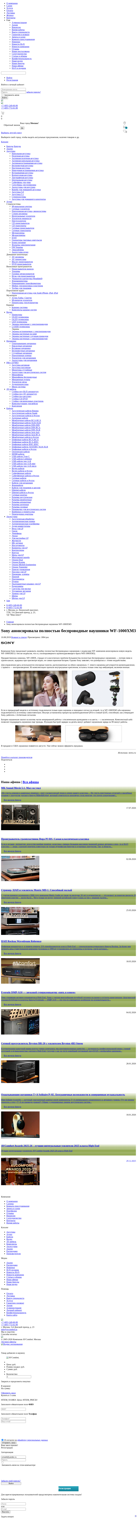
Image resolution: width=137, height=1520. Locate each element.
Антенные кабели (20, 418)
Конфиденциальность (22, 58)
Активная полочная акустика (25, 158)
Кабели (9, 408)
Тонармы (16, 271)
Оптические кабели (21, 451)
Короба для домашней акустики (26, 189)
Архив (15, 25)
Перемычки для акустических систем (29, 509)
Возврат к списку (19, 637)
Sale (8, 601)
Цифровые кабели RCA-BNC (25, 442)
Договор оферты (8, 1342)
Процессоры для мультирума (25, 302)
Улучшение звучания (21, 591)
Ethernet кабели (19, 490)
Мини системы (19, 387)
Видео (9, 312)
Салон (9, 6)
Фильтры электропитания (23, 245)
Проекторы (17, 314)
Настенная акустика (21, 168)
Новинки (16, 42)
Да (22, 128)
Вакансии (16, 27)
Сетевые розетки (19, 495)
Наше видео (17, 61)
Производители (13, 1253)
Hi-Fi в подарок (19, 68)
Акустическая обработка (23, 519)
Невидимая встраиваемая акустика (28, 170)
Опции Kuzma (18, 562)
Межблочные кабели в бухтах (25, 437)
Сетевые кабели (19, 478)
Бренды (9, 146)
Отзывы (15, 49)
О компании (12, 3)
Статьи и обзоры (19, 56)
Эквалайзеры (18, 250)
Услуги (9, 8)
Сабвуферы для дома (21, 182)
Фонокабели (17, 485)
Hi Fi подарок (12, 1270)
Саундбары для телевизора (24, 185)
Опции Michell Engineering (24, 564)
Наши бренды (18, 63)
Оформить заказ (8, 1393)
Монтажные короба (21, 557)
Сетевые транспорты (21, 230)
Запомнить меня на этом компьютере (18, 1465)
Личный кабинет (14, 1310)
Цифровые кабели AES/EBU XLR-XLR (30, 447)
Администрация (19, 22)
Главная (10, 622)
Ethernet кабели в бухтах (23, 492)
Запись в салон (18, 37)
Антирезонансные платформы (25, 524)
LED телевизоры (19, 322)
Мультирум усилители (22, 300)
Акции (9, 149)
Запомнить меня (11, 95)
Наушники (11, 341)
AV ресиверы (18, 257)
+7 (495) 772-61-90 (9, 108)
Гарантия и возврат (20, 34)
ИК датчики (17, 543)
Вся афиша (31, 782)
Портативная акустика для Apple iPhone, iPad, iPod (35, 293)
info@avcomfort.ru (9, 1329)
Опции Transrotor (19, 567)
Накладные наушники (22, 346)
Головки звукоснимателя (23, 274)
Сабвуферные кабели (21, 473)
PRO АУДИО (12, 363)
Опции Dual (17, 560)
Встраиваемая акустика (22, 173)
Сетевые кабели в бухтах (23, 480)
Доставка (10, 13)
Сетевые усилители (21, 209)
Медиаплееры (18, 233)
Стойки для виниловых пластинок (27, 401)
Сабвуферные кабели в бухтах (25, 476)
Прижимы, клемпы (20, 574)
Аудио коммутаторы (21, 526)
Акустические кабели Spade (24, 413)
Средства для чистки (21, 589)
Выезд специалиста (21, 32)
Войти (9, 78)
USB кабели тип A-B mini (23, 464)
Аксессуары (11, 516)
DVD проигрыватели (21, 264)
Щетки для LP (18, 598)
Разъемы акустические (22, 497)
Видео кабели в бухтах (22, 471)
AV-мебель (11, 389)
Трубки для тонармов (21, 288)
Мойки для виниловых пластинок (27, 286)
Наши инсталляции (21, 51)
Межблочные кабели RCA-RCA (26, 420)
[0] (2, 114)
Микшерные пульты (21, 379)
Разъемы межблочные (22, 500)
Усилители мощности (21, 218)
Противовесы (18, 579)
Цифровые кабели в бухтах (24, 449)
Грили (14, 531)
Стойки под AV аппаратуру (24, 394)
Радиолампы (17, 586)
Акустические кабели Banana (25, 411)
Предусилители (19, 221)
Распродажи (12, 1251)
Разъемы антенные (20, 504)
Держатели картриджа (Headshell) (27, 278)
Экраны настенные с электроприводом (29, 338)
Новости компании (20, 46)
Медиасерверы (18, 235)
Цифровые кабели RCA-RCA (25, 439)
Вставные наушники (21, 348)
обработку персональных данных (32, 1440)
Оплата (9, 10)
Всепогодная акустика (22, 175)
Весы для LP (17, 528)
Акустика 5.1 (18, 194)
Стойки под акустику (21, 396)
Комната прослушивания (23, 39)
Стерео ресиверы (19, 213)
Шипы (15, 596)
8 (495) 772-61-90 (14, 607)
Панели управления (21, 569)
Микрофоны (17, 375)
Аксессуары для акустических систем (29, 372)
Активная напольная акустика (25, 161)
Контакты (10, 18)
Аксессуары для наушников (24, 360)
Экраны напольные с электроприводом (30, 324)
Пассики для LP (19, 572)
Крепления (17, 406)
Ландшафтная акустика (22, 177)
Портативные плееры (21, 355)
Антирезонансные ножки (23, 521)
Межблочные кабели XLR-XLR (26, 423)
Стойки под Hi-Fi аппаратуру (25, 391)
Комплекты (11, 1244)
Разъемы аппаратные (21, 502)
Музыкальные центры (22, 206)
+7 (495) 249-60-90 (9, 105)
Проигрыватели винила (23, 269)
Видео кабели (18, 468)
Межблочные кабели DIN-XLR (26, 430)
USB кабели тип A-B (21, 461)
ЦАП (14, 238)
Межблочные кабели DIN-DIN (26, 425)
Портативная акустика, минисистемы (29, 211)
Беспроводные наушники (23, 351)
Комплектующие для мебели (25, 403)
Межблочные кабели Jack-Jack (25, 432)
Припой (15, 576)
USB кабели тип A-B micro (24, 466)
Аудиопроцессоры (20, 384)
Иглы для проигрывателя (23, 276)
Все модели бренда (12, 800)
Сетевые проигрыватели (23, 228)
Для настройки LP (20, 538)
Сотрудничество (19, 54)
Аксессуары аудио (20, 252)
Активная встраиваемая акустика (27, 163)
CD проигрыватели (21, 223)
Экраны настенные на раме (24, 334)
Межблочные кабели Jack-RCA (26, 435)
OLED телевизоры (20, 319)
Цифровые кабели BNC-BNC (25, 444)
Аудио (9, 201)
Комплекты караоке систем (24, 310)
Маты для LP (18, 555)
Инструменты (18, 545)
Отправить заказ (9, 1443)
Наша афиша (17, 66)
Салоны (10, 1204)
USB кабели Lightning (22, 459)
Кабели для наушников (22, 483)
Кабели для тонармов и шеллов (26, 488)
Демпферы (17, 533)
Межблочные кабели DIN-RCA (26, 427)
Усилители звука (19, 382)
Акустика (10, 151)
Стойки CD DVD (20, 399)
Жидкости (16, 540)
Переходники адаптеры (22, 514)
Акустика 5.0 (18, 192)
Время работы (18, 30)
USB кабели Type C (21, 456)
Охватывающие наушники (24, 343)
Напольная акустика (21, 153)
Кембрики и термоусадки (23, 512)
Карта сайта (11, 1315)
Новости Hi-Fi (18, 44)
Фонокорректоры (20, 281)
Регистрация (12, 80)
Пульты (15, 581)
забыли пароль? (33, 92)
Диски (15, 536)
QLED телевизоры (20, 317)
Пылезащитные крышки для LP (26, 584)
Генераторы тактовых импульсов (27, 240)
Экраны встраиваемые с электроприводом (31, 331)
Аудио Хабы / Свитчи (22, 298)
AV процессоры (19, 259)
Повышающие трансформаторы (26, 283)
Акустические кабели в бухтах (26, 415)
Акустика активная (20, 365)
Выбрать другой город (11, 133)
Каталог (4, 142)
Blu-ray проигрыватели (22, 262)
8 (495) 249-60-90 (14, 605)
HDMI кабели (18, 454)
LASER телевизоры (21, 326)
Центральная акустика (22, 180)
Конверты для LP (20, 548)
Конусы (15, 552)
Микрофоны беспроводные (24, 377)
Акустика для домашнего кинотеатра (29, 199)
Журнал (10, 15)
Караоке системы (20, 307)
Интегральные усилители (23, 216)
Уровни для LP (18, 593)
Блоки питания (19, 242)
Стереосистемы (19, 197)
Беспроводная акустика (22, 165)
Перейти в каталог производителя (16, 757)
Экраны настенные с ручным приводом (30, 336)
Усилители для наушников (24, 358)
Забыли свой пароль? (10, 1481)
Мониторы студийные (22, 370)
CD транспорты (19, 226)
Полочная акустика (20, 156)
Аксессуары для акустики (23, 187)
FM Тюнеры (17, 247)
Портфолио (11, 1211)
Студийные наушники (22, 353)
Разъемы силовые (20, 507)
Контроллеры (18, 550)
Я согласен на (26, 1440)
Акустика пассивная (21, 367)
